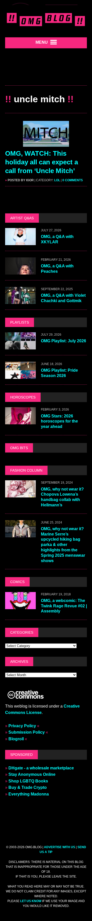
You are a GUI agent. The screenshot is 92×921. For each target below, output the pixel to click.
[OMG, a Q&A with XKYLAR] (20, 242)
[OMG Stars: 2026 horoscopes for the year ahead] (20, 421)
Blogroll (16, 739)
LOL (57, 180)
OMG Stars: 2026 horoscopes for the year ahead (59, 421)
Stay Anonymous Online (31, 774)
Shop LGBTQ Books (28, 781)
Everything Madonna (28, 794)
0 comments (72, 180)
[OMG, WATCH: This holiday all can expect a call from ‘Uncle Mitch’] (46, 143)
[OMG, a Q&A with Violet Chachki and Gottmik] (20, 300)
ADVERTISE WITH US (59, 847)
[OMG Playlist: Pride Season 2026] (20, 375)
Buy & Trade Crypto (27, 787)
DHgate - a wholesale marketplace (41, 768)
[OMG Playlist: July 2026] (20, 346)
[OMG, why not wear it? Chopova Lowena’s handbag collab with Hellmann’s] (20, 494)
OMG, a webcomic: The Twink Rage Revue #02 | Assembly (64, 605)
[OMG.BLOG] (46, 18)
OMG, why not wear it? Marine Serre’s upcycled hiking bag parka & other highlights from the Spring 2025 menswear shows (63, 545)
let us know (30, 901)
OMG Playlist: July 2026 (63, 341)
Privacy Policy (22, 726)
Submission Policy (26, 732)
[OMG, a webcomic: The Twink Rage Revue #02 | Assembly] (20, 606)
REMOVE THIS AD (46, 74)
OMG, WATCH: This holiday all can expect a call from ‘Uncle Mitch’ (41, 162)
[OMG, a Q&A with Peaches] (20, 271)
